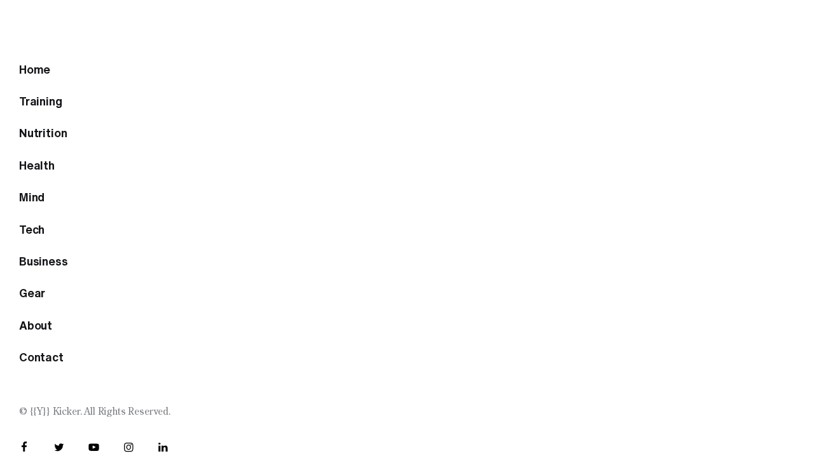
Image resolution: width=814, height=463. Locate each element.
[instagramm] (128, 448)
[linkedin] (163, 448)
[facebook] (24, 448)
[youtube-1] (93, 448)
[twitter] (59, 448)
